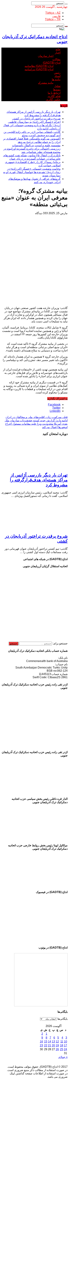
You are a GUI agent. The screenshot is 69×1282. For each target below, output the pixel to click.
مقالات (56, 59)
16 (41, 1041)
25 (61, 1049)
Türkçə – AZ (53, 12)
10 (65, 1041)
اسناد (57, 76)
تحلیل (57, 86)
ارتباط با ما (54, 92)
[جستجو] (66, 4)
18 (61, 1045)
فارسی (56, 16)
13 (53, 1041)
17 (65, 1045)
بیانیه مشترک (45, 82)
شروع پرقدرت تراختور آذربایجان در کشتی (36, 118)
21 (49, 1045)
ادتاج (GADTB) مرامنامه (39, 69)
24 (65, 1049)
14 (49, 1041)
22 (45, 1045)
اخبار (58, 52)
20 (53, 1045)
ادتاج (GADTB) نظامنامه (39, 66)
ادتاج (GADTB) (52, 62)
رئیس (57, 72)
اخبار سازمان (45, 55)
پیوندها (57, 89)
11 (61, 1041)
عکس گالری (53, 99)
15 (45, 1041)
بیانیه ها (56, 79)
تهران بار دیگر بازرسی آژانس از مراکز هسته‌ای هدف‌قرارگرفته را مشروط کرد (39, 480)
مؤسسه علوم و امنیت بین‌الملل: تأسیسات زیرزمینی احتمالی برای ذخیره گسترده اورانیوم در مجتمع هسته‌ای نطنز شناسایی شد (32, 149)
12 (57, 1041)
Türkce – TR (53, 19)
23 (41, 1045)
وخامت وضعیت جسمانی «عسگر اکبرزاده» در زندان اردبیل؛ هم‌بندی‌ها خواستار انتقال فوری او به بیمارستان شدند (32, 172)
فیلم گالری (54, 96)
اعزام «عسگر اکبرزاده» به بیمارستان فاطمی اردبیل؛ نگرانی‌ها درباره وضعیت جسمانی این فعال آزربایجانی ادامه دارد (32, 125)
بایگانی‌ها (63, 1018)
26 (57, 1049)
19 (57, 1045)
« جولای (63, 1057)
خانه (58, 49)
